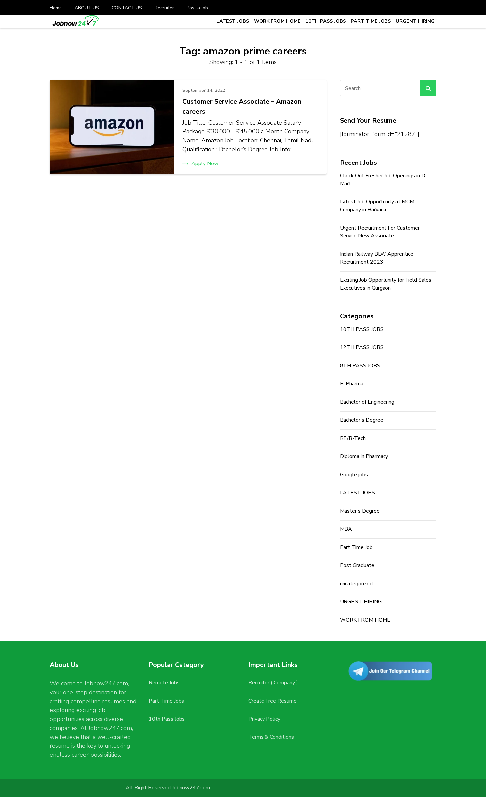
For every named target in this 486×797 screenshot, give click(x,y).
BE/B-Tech (353, 438)
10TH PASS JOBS (325, 21)
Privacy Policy (264, 719)
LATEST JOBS (232, 21)
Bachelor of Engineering (367, 402)
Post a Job (197, 8)
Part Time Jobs (166, 701)
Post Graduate (357, 565)
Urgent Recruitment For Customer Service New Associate (380, 231)
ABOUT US (87, 8)
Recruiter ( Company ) (273, 682)
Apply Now (204, 163)
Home (56, 8)
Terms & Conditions (271, 737)
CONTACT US (127, 8)
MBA (346, 529)
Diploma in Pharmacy (364, 456)
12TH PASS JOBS (362, 347)
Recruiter (164, 8)
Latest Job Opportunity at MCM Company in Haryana (377, 205)
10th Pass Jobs (167, 719)
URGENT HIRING (415, 21)
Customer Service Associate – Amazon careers (241, 106)
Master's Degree (360, 511)
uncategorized (356, 583)
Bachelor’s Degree (361, 420)
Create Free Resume (272, 701)
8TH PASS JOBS (360, 365)
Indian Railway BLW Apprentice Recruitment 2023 (376, 258)
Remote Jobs (164, 682)
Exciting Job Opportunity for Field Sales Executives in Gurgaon (385, 284)
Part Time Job (356, 547)
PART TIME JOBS (371, 21)
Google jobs (354, 474)
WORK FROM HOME (277, 21)
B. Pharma (351, 383)
